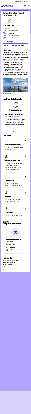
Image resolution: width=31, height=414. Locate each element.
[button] (13, 131)
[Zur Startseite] (7, 6)
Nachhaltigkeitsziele (18, 45)
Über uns (5, 45)
